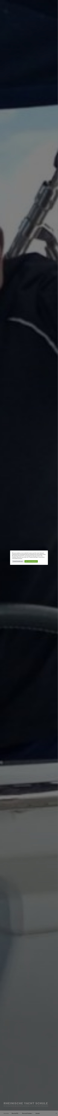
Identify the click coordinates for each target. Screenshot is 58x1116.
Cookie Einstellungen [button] (18, 561)
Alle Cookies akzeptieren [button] (31, 561)
